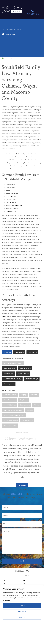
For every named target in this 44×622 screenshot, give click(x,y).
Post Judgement (11, 211)
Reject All (22, 617)
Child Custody (10, 184)
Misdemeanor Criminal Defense (14, 415)
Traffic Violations (27, 420)
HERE (32, 344)
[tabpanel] (22, 461)
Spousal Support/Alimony (14, 205)
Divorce (8, 190)
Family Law (7, 352)
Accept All (22, 606)
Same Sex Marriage (12, 208)
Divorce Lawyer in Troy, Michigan (12, 359)
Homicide (30, 410)
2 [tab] (4, 481)
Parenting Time (11, 199)
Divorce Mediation (12, 193)
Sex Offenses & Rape (11, 420)
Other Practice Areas (8, 390)
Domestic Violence (10, 400)
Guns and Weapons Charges (13, 410)
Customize (22, 612)
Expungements (25, 405)
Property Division (11, 202)
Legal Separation (11, 196)
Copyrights (33, 395)
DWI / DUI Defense (10, 405)
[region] (22, 603)
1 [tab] (2, 481)
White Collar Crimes (10, 425)
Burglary (23, 395)
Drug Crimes (24, 400)
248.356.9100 (33, 314)
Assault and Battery (10, 395)
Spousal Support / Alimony (12, 379)
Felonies (36, 405)
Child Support (10, 187)
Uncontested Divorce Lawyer (13, 363)
